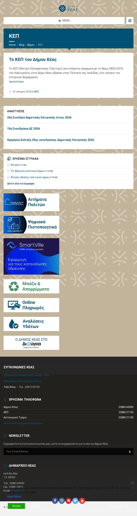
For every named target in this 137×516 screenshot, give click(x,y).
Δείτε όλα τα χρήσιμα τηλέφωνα (23, 423)
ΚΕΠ (36, 91)
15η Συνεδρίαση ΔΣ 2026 (23, 128)
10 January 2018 (21, 91)
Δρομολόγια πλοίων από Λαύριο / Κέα (26, 375)
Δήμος (31, 44)
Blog (21, 44)
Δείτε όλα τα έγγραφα (20, 183)
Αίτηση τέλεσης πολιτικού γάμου (30, 177)
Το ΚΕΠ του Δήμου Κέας (33, 59)
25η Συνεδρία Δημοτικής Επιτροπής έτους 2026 (39, 117)
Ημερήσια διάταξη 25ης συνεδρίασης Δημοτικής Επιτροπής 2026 (50, 140)
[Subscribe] (130, 452)
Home (12, 44)
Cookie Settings (119, 506)
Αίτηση (15, 164)
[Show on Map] (129, 20)
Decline (35, 506)
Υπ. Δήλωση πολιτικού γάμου (27, 171)
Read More (14, 496)
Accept (16, 506)
